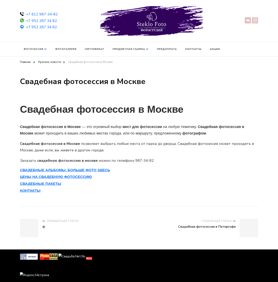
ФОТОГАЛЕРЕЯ (65, 49)
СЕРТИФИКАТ (94, 49)
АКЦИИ (215, 49)
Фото (89, 258)
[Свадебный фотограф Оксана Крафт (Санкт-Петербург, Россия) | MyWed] (29, 267)
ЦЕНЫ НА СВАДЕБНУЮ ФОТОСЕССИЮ (56, 177)
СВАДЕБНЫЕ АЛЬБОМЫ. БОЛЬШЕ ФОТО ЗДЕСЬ (65, 170)
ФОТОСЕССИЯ (33, 49)
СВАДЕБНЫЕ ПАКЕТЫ (40, 184)
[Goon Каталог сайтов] (29, 256)
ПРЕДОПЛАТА (167, 49)
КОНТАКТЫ (193, 49)
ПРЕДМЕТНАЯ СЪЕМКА (129, 49)
